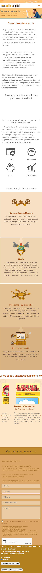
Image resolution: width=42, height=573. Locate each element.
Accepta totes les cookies (12, 570)
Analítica (6, 560)
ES (38, 2)
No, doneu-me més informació (12, 554)
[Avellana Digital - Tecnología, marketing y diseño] (10, 6)
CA (35, 2)
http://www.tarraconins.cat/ (14, 409)
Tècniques (6, 557)
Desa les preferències (10, 564)
